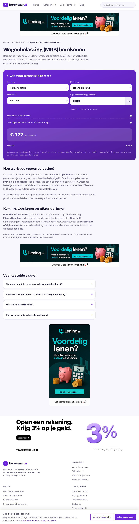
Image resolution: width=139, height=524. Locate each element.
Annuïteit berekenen (12, 495)
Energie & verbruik (80, 479)
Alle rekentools (67, 5)
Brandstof (11, 95)
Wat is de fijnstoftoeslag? (20, 304)
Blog (82, 5)
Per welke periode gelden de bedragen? (27, 315)
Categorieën (49, 5)
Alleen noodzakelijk (101, 517)
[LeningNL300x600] (69, 365)
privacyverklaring (48, 520)
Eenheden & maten (80, 467)
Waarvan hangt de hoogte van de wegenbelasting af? (34, 284)
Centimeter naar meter (13, 491)
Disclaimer (76, 504)
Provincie (74, 82)
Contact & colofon (80, 491)
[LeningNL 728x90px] (69, 24)
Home (36, 5)
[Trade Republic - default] (69, 435)
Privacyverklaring (79, 495)
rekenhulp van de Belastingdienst (24, 155)
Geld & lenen (77, 471)
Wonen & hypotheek (81, 475)
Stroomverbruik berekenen (15, 504)
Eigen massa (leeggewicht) (83, 95)
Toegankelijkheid (79, 508)
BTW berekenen (10, 499)
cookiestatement (29, 520)
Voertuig (11, 82)
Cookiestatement (79, 499)
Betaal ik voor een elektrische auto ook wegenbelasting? (36, 294)
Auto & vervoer (18, 42)
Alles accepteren (125, 517)
